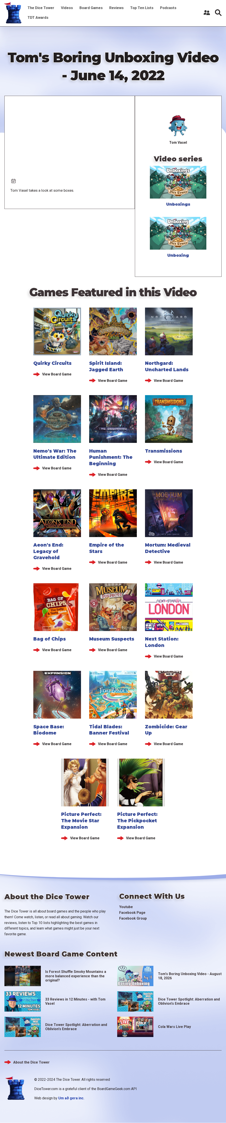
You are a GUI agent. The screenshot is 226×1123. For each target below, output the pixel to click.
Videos (67, 8)
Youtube (126, 907)
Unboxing (178, 255)
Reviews (116, 8)
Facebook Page (132, 913)
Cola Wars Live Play (174, 1027)
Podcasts (168, 8)
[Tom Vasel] (178, 126)
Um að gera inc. (71, 1098)
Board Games (91, 8)
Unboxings (178, 204)
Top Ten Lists (141, 8)
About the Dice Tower (31, 1062)
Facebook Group (133, 918)
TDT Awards (38, 17)
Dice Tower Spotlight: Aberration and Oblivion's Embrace (189, 1001)
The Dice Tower (41, 8)
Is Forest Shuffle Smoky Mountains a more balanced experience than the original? (75, 976)
